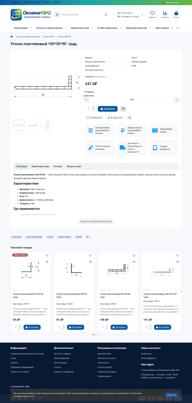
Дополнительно (63, 347)
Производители (61, 358)
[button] (11, 292)
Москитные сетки (80, 28)
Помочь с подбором (64, 372)
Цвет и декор (162, 28)
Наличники (103, 363)
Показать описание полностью (96, 221)
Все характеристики (94, 70)
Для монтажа (104, 353)
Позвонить (127, 13)
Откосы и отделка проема (49, 28)
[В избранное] (47, 255)
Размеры (89, 92)
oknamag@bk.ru (149, 358)
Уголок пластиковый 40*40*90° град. (71, 295)
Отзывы (58, 166)
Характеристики (40, 166)
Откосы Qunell (104, 367)
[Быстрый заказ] (123, 109)
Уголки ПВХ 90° (64, 36)
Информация (18, 347)
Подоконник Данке (107, 372)
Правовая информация (21, 367)
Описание (21, 166)
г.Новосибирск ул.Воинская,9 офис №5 (160, 370)
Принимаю (171, 395)
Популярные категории (112, 347)
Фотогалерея (60, 363)
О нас (13, 358)
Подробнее (40, 396)
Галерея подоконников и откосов (27, 353)
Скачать (46, 2)
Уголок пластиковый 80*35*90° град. (115, 295)
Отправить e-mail (130, 16)
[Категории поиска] (57, 14)
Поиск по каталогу (19, 372)
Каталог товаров (62, 353)
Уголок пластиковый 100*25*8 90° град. (160, 295)
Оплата (14, 363)
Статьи (56, 2)
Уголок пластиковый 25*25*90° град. (28, 295)
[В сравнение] (47, 261)
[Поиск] (106, 14)
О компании (15, 2)
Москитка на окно (107, 358)
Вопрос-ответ (74, 166)
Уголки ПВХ (48, 36)
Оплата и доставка (32, 2)
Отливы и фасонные (107, 28)
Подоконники (21, 28)
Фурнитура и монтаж (136, 28)
